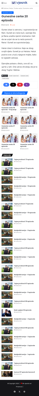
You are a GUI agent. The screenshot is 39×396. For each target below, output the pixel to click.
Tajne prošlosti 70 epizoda (24, 221)
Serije (11, 8)
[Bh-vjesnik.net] (20, 2)
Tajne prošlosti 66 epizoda (24, 301)
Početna (5, 8)
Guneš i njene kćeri (14, 75)
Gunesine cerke (28, 8)
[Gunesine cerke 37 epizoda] (10, 119)
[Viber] (27, 85)
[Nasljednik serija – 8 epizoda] (7, 242)
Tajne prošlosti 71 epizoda (23, 204)
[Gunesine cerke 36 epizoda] (29, 119)
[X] (13, 85)
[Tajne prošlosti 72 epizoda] (7, 171)
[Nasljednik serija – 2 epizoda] (7, 348)
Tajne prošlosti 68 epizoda (24, 266)
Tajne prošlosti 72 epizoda (24, 168)
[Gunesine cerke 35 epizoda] (10, 137)
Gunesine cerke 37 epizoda (8, 127)
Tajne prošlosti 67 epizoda (24, 284)
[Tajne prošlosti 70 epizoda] (7, 224)
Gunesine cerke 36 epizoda (27, 127)
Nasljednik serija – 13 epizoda (24, 177)
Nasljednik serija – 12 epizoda (24, 186)
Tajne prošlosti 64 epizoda (24, 363)
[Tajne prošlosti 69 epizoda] (7, 251)
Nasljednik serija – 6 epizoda (24, 275)
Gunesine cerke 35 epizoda (8, 145)
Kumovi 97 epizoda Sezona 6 (24, 372)
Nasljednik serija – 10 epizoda (25, 213)
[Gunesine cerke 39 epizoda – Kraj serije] (10, 101)
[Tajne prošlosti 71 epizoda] (7, 206)
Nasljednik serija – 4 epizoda (24, 319)
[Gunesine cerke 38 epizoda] (29, 101)
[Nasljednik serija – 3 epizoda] (7, 339)
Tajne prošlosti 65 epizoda (24, 328)
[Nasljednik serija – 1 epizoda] (7, 357)
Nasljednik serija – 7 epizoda (24, 257)
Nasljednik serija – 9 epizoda (24, 230)
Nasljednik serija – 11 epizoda (24, 195)
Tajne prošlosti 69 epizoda (24, 248)
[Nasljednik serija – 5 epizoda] (7, 295)
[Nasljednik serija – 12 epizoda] (7, 189)
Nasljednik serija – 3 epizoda (24, 337)
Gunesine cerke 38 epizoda (27, 109)
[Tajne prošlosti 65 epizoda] (7, 330)
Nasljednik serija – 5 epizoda (24, 292)
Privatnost (19, 386)
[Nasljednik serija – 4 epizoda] (7, 321)
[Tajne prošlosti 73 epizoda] (7, 162)
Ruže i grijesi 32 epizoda (22, 310)
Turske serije (18, 8)
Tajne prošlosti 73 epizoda (24, 159)
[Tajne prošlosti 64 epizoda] (7, 366)
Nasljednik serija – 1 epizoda (24, 354)
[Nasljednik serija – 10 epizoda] (7, 215)
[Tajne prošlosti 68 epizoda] (7, 268)
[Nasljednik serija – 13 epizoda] (7, 180)
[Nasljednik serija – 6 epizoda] (7, 277)
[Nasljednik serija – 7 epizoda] (7, 259)
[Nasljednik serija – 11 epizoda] (7, 197)
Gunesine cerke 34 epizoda (27, 145)
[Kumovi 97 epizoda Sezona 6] (7, 374)
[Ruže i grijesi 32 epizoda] (7, 313)
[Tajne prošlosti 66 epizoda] (7, 304)
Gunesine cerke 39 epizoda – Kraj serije (9, 109)
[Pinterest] (20, 85)
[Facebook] (6, 85)
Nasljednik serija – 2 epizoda (24, 346)
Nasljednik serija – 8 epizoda (24, 239)
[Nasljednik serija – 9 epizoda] (7, 233)
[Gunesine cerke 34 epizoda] (29, 137)
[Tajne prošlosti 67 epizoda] (7, 286)
